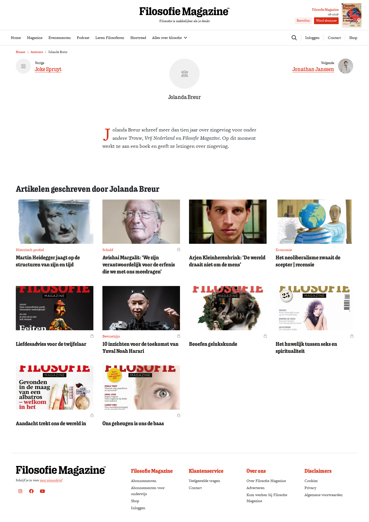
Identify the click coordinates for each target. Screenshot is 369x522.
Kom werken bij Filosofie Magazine (267, 497)
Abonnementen (143, 480)
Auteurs (37, 52)
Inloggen (138, 507)
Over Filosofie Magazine (266, 480)
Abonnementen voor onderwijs (148, 490)
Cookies (311, 480)
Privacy (310, 487)
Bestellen (303, 20)
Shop (353, 37)
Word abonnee (326, 20)
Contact (334, 37)
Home (20, 52)
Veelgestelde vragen (204, 480)
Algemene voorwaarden (323, 494)
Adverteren (256, 487)
